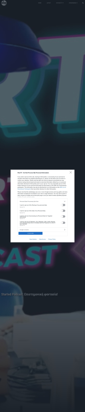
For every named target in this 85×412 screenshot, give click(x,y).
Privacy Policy (52, 239)
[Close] (71, 172)
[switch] (63, 205)
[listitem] (42, 201)
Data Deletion (33, 239)
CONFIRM (30, 233)
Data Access (42, 239)
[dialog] (42, 206)
